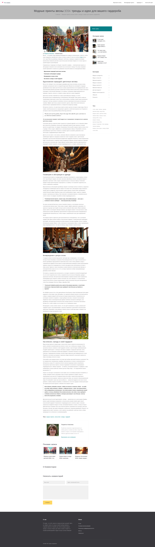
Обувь (95, 94)
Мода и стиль (97, 78)
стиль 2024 (95, 130)
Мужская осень (117, 2)
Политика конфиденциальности (86, 528)
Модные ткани (97, 82)
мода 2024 (102, 111)
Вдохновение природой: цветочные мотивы (55, 71)
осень (100, 117)
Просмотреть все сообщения (68, 437)
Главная (57, 14)
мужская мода (96, 111)
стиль (94, 109)
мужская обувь (103, 113)
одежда (104, 109)
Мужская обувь (97, 87)
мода (81, 57)
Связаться (80, 533)
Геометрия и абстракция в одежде (52, 73)
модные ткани (102, 115)
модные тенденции (97, 124)
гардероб (67, 416)
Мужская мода (97, 80)
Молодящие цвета (129, 2)
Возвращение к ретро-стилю (51, 76)
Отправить (47, 502)
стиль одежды (105, 124)
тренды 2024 (96, 117)
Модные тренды (98, 75)
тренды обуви (105, 128)
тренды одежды (96, 126)
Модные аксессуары (99, 92)
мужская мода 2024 (97, 122)
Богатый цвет (149, 2)
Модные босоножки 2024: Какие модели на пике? (81, 457)
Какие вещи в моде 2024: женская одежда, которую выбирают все (65, 457)
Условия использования (84, 526)
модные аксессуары (97, 128)
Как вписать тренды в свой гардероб (53, 78)
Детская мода (97, 90)
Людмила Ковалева (49, 53)
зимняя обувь (96, 115)
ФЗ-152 (80, 530)
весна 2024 (58, 416)
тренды (63, 416)
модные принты (50, 416)
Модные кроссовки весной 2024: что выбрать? (49, 457)
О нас (79, 523)
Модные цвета (97, 85)
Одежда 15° (140, 2)
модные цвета (96, 113)
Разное (95, 97)
